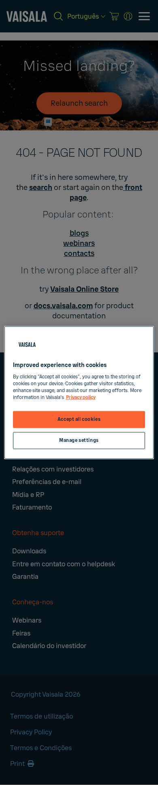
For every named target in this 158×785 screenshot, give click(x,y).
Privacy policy (81, 397)
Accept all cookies (79, 419)
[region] (79, 392)
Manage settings (79, 440)
